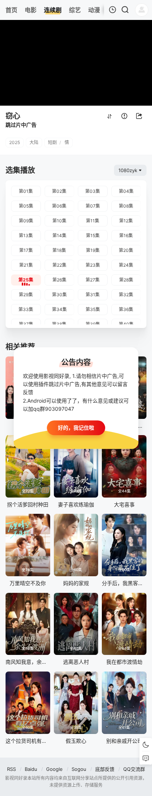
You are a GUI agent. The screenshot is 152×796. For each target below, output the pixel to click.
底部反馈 (104, 769)
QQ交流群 (134, 769)
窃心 (13, 116)
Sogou (79, 769)
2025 (14, 142)
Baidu (31, 769)
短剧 (52, 142)
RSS (11, 769)
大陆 (34, 142)
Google (54, 769)
